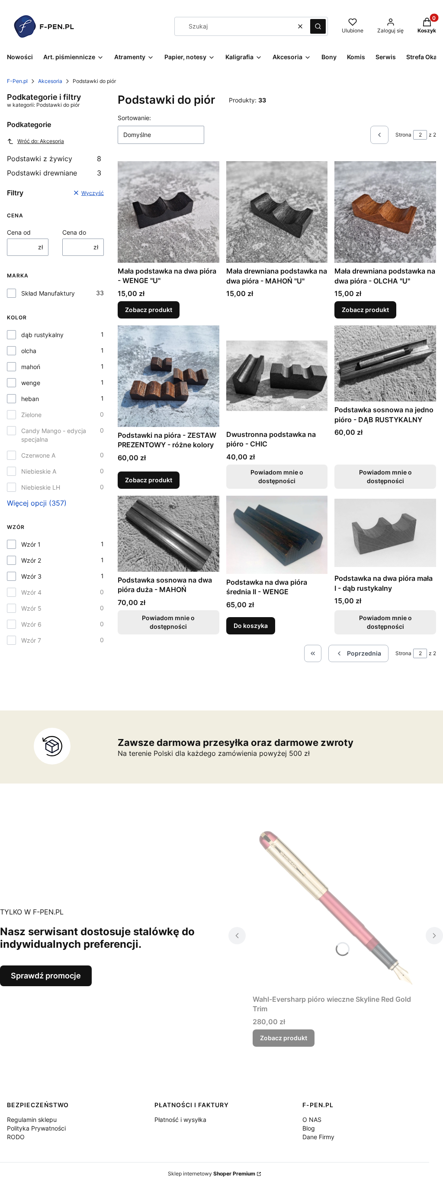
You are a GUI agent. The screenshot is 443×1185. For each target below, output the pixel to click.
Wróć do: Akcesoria (40, 141)
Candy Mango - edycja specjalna (53, 435)
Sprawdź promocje (46, 975)
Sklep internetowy (211, 1173)
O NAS (311, 1119)
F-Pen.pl (17, 81)
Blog (308, 1128)
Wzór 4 (31, 592)
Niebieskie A (38, 471)
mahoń (30, 366)
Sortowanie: (134, 117)
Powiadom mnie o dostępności (276, 476)
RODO (16, 1136)
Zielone (31, 414)
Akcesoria (50, 81)
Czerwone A (38, 455)
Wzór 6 (31, 624)
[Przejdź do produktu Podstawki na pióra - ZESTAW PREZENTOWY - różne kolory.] (168, 376)
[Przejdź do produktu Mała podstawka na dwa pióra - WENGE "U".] (168, 212)
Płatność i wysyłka (180, 1119)
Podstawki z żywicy (54, 158)
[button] (318, 26)
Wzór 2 (31, 560)
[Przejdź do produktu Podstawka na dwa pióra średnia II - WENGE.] (277, 535)
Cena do (74, 232)
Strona (403, 134)
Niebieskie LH (40, 487)
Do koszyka (251, 625)
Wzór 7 (31, 640)
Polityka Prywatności (36, 1128)
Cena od (19, 232)
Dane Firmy (318, 1136)
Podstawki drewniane (54, 173)
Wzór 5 (31, 608)
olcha (28, 350)
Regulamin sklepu (32, 1119)
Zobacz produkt (148, 309)
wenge (30, 382)
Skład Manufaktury (48, 293)
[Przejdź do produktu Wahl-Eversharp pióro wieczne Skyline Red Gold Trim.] (336, 908)
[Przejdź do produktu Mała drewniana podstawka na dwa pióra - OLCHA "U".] (385, 212)
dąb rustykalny (42, 334)
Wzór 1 (31, 544)
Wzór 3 (31, 576)
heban (30, 398)
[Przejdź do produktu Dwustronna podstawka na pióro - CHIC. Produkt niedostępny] (277, 375)
